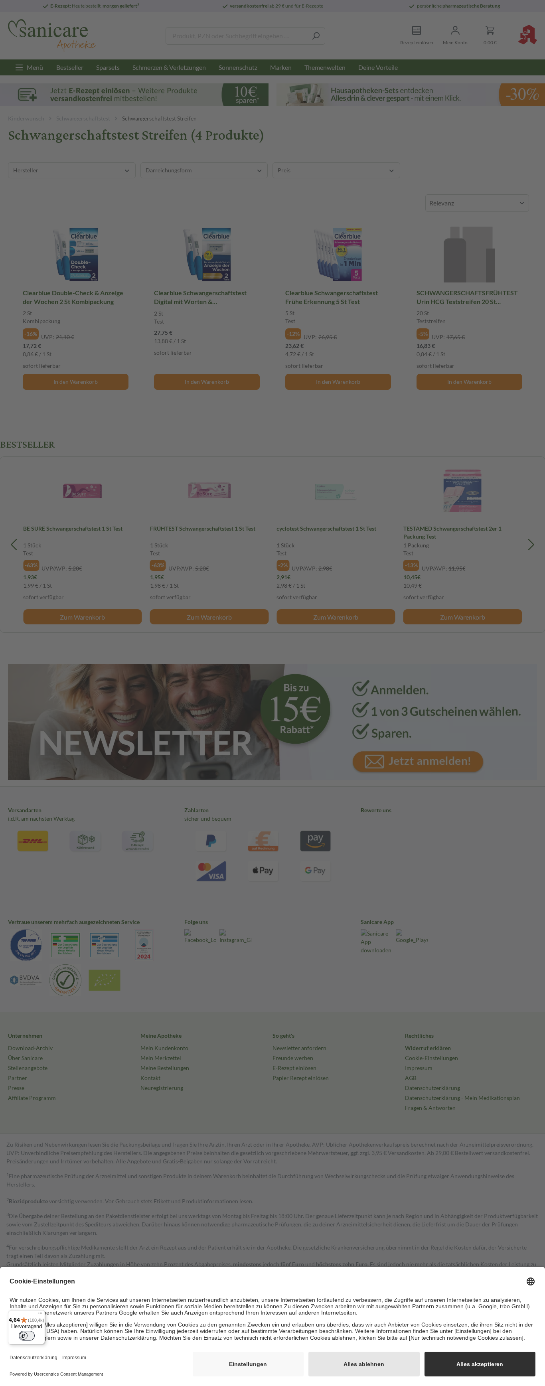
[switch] (27, 1336)
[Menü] (40, 1315)
